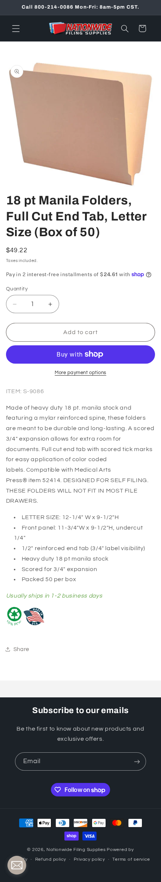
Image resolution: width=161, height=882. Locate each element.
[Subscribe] (137, 761)
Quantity (17, 289)
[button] (15, 28)
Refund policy (51, 859)
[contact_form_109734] (16, 865)
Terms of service (131, 859)
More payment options (80, 372)
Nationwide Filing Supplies (76, 850)
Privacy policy (89, 859)
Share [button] (21, 649)
